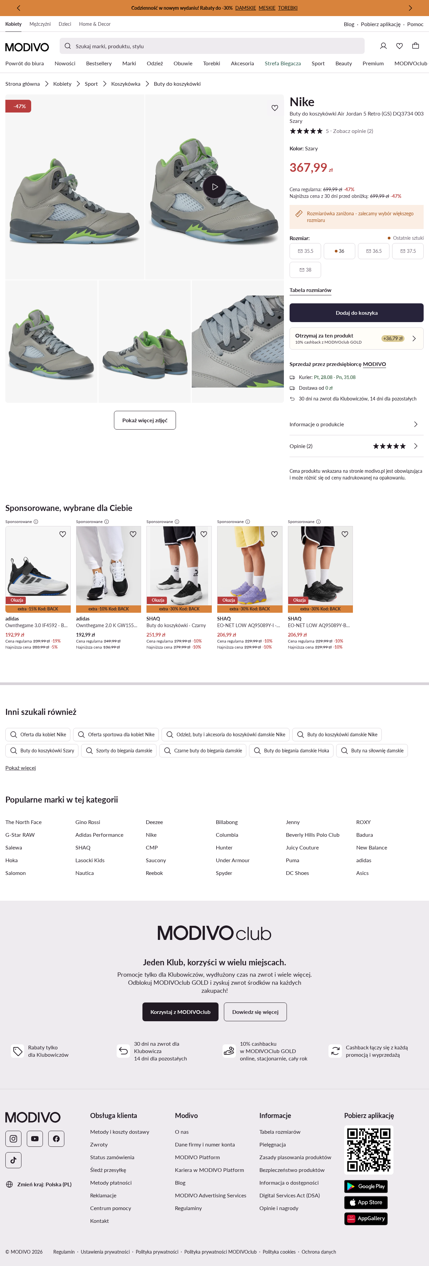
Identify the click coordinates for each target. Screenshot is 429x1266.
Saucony (156, 860)
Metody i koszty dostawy (119, 1131)
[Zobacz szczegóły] (416, 424)
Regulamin (64, 1252)
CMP (152, 847)
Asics (362, 873)
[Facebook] (56, 1139)
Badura (364, 834)
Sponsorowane (18, 521)
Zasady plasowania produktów (295, 1157)
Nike (302, 101)
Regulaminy (188, 1208)
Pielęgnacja (272, 1144)
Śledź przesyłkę (108, 1170)
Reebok (154, 873)
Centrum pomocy (110, 1208)
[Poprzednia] (19, 8)
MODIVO (374, 364)
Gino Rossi (87, 822)
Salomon (15, 873)
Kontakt (99, 1220)
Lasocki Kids (90, 860)
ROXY (363, 822)
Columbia (227, 834)
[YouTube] (35, 1139)
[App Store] (366, 1202)
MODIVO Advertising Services (210, 1195)
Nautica (84, 873)
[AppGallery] (366, 1218)
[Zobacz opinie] (416, 446)
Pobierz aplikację (381, 24)
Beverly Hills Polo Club (313, 834)
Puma (292, 860)
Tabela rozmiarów (280, 1131)
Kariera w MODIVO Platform (209, 1170)
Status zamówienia (112, 1157)
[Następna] (410, 8)
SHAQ (82, 847)
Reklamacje (103, 1195)
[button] (74, 187)
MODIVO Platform (197, 1157)
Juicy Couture (302, 847)
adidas (363, 860)
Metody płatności (111, 1182)
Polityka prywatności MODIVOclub (220, 1252)
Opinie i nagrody (278, 1208)
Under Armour (233, 860)
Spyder (224, 873)
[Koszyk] (416, 46)
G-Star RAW (20, 834)
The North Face (23, 822)
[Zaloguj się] (383, 46)
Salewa (13, 847)
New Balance (371, 847)
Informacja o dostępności (289, 1182)
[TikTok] (13, 1160)
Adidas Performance (99, 834)
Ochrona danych (319, 1252)
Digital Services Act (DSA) (289, 1195)
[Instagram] (13, 1139)
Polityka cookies (279, 1252)
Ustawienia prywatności (105, 1252)
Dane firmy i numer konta (205, 1144)
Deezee (154, 822)
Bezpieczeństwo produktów (292, 1170)
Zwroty (99, 1144)
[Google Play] (366, 1186)
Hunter (224, 847)
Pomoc (415, 24)
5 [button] (331, 131)
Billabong (227, 822)
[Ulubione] (399, 46)
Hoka (11, 860)
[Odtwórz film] (214, 186)
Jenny (293, 822)
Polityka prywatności (157, 1252)
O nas (182, 1131)
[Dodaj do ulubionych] (275, 108)
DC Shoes (297, 873)
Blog (349, 24)
